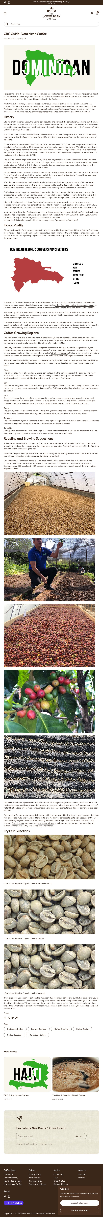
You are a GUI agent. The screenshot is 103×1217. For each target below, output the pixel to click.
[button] (96, 13)
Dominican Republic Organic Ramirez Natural (24, 938)
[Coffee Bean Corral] (51, 13)
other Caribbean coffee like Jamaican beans (74, 305)
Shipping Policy (35, 1181)
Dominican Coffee (38, 1035)
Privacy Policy (35, 1174)
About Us (82, 1174)
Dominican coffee (58, 104)
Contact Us (59, 1174)
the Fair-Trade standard (82, 802)
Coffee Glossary (11, 1177)
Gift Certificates (61, 1184)
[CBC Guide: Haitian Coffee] (27, 1074)
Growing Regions (38, 1029)
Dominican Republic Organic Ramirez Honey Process (28, 883)
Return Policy (34, 1177)
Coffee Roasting (14, 1035)
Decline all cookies (79, 1210)
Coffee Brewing (61, 1029)
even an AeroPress (46, 823)
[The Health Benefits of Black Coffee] (75, 1074)
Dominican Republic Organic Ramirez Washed (25, 993)
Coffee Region (82, 1029)
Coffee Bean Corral (28, 1213)
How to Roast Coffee (13, 1184)
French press (18, 823)
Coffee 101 (8, 1174)
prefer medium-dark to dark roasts (58, 443)
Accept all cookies (79, 1203)
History (81, 1177)
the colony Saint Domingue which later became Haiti (27, 177)
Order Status (59, 1181)
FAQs (56, 1177)
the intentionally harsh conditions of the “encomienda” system (43, 144)
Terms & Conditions (37, 1184)
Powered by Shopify (46, 1213)
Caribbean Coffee (15, 1029)
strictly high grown (59, 353)
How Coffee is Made (12, 1181)
